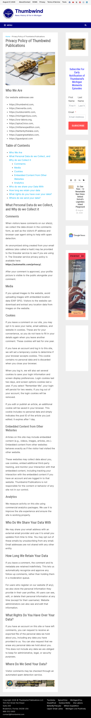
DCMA (35, 2)
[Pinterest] (80, 1)
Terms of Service (53, 2)
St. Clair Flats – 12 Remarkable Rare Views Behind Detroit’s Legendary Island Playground (80, 196)
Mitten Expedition (71, 706)
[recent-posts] (75, 180)
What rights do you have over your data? (30, 194)
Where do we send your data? (25, 198)
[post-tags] (83, 180)
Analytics (19, 182)
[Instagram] (83, 1)
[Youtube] (73, 1)
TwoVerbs (51, 700)
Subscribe (78, 125)
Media (17, 167)
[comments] (79, 180)
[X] (77, 1)
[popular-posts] (70, 180)
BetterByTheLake (54, 706)
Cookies (18, 171)
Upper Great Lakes (55, 709)
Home (8, 36)
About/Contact (24, 2)
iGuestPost (51, 703)
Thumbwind (29, 11)
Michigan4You (76, 700)
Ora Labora (78, 703)
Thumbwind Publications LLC (31, 700)
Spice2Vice (62, 700)
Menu (9, 25)
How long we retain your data (24, 190)
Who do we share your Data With (26, 186)
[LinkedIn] (86, 1)
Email (71, 112)
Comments (20, 164)
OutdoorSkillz (64, 703)
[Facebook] (70, 1)
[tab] (70, 180)
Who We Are (15, 152)
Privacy (42, 2)
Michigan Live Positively (76, 709)
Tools (64, 2)
